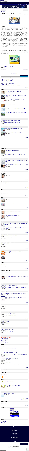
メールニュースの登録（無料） (14, 73)
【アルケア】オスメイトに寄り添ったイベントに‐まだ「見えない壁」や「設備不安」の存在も (13, 154)
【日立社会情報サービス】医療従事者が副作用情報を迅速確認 (13, 91)
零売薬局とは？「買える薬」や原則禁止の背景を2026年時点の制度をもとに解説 (15, 297)
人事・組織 (4, 11)
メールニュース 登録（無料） (5, 342)
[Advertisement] (14, 143)
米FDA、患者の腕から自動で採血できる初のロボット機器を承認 (13, 128)
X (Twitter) (5, 374)
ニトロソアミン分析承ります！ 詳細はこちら (7, 66)
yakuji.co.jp (9, 446)
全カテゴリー (21, 4)
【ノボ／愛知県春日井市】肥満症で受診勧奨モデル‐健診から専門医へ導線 (10, 122)
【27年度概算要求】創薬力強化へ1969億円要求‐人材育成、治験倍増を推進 (10, 120)
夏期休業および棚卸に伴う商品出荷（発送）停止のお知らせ (12, 385)
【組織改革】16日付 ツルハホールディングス (7, 79)
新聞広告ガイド (3, 422)
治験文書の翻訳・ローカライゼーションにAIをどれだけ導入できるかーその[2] (15, 108)
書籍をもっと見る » (25, 398)
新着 (18, 4)
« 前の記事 (3, 69)
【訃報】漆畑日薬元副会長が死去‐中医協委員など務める (12, 215)
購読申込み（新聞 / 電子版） (5, 338)
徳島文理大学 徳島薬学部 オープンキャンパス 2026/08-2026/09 (13, 251)
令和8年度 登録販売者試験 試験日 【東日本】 (7, 331)
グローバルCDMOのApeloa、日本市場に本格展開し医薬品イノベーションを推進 (15, 112)
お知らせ (14, 434)
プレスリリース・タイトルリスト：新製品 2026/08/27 (8, 315)
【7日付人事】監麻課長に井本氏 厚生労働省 (7, 80)
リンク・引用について (14, 438)
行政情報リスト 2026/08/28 (5, 321)
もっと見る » (26, 87)
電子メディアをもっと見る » (24, 399)
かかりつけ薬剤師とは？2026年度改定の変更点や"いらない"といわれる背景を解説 (15, 293)
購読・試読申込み (14, 430)
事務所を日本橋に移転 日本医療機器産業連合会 (7, 83)
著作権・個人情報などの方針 (14, 437)
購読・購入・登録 (26, 4)
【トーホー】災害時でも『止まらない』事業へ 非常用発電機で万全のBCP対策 (15, 95)
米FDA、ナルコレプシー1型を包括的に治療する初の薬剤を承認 (13, 132)
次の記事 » (25, 69)
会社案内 (14, 426)
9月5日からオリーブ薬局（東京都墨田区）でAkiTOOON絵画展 (9, 352)
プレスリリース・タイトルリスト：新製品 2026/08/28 (8, 313)
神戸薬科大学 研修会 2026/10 (5, 243)
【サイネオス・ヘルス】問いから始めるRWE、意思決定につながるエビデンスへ (15, 99)
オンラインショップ (3, 340)
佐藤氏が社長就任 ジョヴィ (5, 84)
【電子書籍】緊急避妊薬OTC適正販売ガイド (10, 393)
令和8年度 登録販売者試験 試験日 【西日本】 (7, 329)
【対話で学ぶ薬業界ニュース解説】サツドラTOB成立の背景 (9, 285)
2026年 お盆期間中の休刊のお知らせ (10, 381)
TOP (1, 11)
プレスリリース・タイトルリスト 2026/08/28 (7, 305)
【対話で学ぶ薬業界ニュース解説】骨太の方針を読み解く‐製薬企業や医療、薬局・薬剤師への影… (13, 287)
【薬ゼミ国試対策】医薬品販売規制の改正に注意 (11, 358)
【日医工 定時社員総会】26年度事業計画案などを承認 (12, 150)
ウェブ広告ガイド (3, 421)
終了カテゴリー (14, 441)
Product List (14, 429)
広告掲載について (14, 433)
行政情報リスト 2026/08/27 (5, 323)
